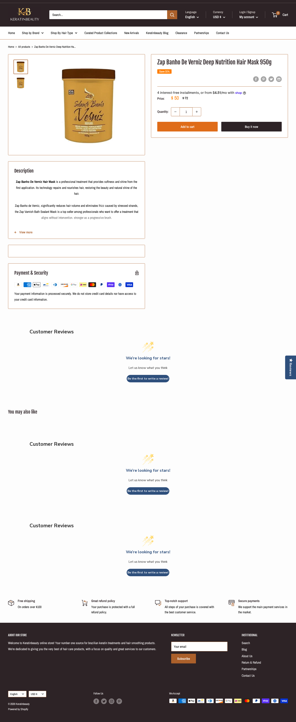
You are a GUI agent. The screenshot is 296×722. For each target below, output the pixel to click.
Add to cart (187, 126)
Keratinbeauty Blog (157, 33)
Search (246, 643)
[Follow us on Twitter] (104, 701)
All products (24, 47)
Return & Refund (251, 662)
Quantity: (163, 111)
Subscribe (183, 658)
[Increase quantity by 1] (197, 112)
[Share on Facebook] (256, 79)
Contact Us (222, 33)
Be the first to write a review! (148, 379)
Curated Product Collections (100, 33)
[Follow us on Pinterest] (119, 701)
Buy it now (251, 126)
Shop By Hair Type (62, 33)
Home (11, 33)
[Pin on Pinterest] (263, 79)
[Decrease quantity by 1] (175, 112)
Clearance (181, 33)
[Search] (172, 14)
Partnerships (201, 33)
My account (247, 16)
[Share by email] (279, 79)
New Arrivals (131, 33)
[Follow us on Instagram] (111, 701)
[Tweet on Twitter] (271, 79)
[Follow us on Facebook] (96, 701)
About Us (247, 656)
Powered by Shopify (18, 709)
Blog (244, 649)
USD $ (34, 694)
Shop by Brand (30, 33)
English (14, 694)
